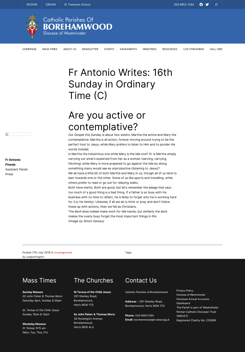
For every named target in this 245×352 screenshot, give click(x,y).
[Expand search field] (216, 4)
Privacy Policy (185, 290)
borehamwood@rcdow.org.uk (152, 319)
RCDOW (32, 4)
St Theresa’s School (77, 4)
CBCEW (51, 4)
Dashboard (183, 303)
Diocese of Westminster (191, 294)
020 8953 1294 (144, 315)
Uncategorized (63, 252)
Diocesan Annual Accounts (192, 299)
